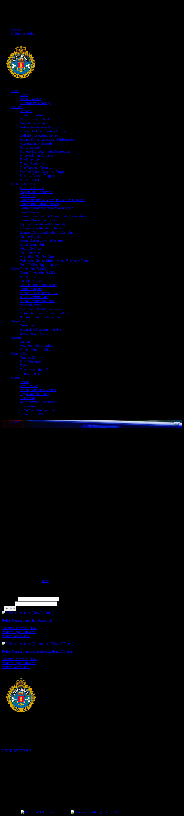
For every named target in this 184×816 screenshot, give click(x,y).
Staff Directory (30, 362)
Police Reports (30, 147)
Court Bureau (29, 212)
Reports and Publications (37, 402)
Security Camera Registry (38, 176)
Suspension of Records (36, 143)
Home (15, 422)
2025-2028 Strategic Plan (38, 410)
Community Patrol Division (39, 204)
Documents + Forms (34, 333)
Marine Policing (31, 236)
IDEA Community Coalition (40, 317)
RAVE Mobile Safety (35, 297)
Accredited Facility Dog (37, 256)
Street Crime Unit (32, 244)
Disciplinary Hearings (35, 103)
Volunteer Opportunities (37, 345)
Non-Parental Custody (35, 168)
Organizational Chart (34, 394)
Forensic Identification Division (42, 228)
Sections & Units (23, 184)
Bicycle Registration (34, 123)
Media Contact (30, 99)
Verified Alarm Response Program (44, 172)
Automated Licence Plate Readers (44, 313)
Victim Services (31, 248)
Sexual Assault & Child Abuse (41, 240)
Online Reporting (23, 33)
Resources (18, 321)
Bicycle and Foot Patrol (36, 192)
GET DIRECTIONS (17, 750)
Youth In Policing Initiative (39, 265)
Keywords (9, 599)
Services (17, 107)
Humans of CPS (31, 414)
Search (10, 608)
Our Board (27, 398)
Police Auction (30, 180)
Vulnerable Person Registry (39, 127)
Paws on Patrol (30, 305)
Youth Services (30, 252)
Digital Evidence (32, 163)
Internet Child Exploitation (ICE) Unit (47, 232)
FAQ (23, 366)
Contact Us (19, 353)
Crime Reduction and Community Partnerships (53, 216)
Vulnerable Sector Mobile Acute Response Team (54, 260)
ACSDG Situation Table (37, 301)
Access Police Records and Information (48, 139)
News (15, 91)
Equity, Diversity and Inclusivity (43, 224)
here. (45, 581)
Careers (16, 337)
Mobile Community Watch (38, 285)
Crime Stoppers (31, 289)
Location (8, 603)
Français (17, 29)
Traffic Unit (28, 196)
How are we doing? (34, 370)
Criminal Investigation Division (42, 220)
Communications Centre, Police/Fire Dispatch (52, 200)
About (15, 378)
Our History (28, 406)
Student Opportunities (35, 349)
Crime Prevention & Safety (30, 269)
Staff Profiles (29, 386)
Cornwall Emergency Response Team (46, 208)
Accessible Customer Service (40, 329)
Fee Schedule (29, 159)
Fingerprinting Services (36, 155)
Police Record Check (35, 119)
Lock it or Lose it (32, 281)
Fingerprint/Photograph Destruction (45, 151)
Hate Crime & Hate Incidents (40, 309)
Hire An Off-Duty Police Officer (43, 131)
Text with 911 (29, 374)
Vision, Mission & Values (38, 390)
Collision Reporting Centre (39, 135)
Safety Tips (28, 277)
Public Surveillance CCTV (39, 293)
